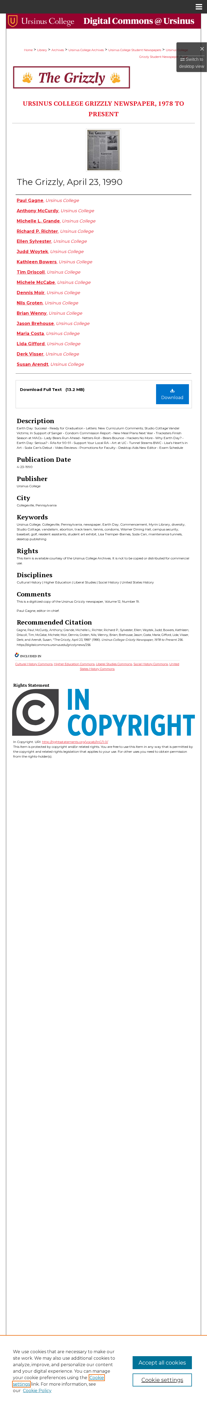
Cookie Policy (37, 1390)
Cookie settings (162, 1380)
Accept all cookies (162, 1362)
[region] (103, 1371)
